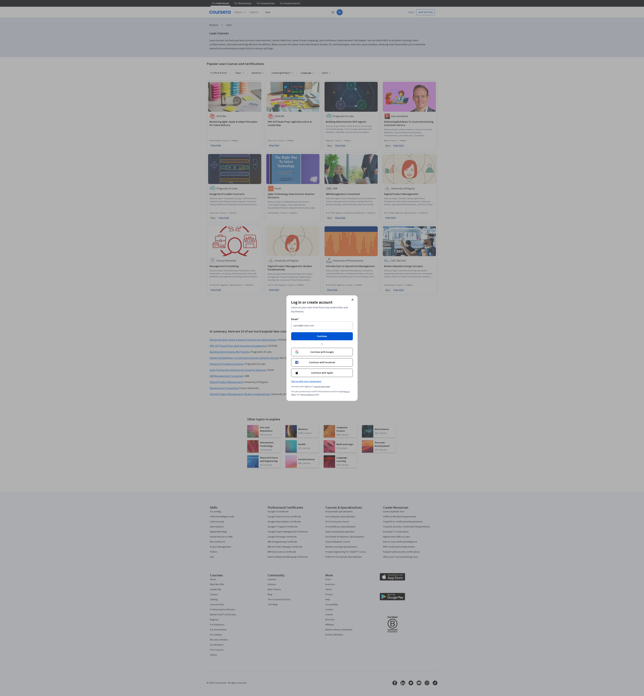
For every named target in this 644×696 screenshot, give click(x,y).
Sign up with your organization (306, 381)
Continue (322, 336)
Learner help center (321, 386)
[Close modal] (353, 300)
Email (295, 319)
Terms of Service (307, 394)
